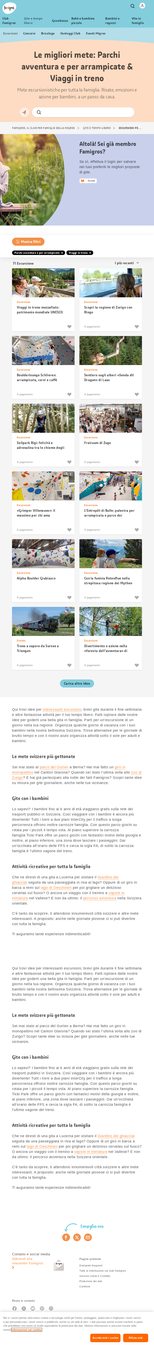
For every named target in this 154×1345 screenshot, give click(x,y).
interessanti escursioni (62, 709)
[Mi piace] (70, 326)
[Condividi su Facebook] (66, 1237)
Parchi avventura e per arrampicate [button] (37, 253)
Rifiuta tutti (136, 1337)
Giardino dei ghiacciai (116, 1136)
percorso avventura (99, 898)
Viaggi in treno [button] (78, 253)
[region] (77, 1328)
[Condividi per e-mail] (88, 1237)
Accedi (91, 180)
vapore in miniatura (90, 1152)
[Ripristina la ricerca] (128, 112)
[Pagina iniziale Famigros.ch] (9, 8)
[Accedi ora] (142, 5)
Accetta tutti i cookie (105, 1337)
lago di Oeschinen (56, 888)
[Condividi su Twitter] (77, 1237)
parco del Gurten (54, 767)
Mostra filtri (31, 241)
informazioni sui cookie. (26, 1329)
